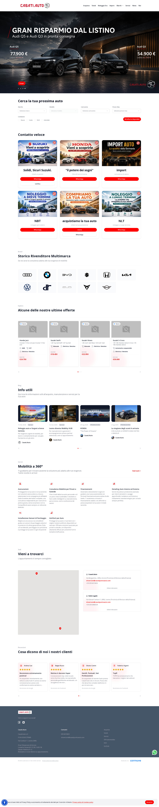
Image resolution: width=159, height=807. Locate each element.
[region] (79, 347)
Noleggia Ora (102, 6)
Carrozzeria (84, 107)
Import (112, 6)
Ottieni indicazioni (112, 588)
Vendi (94, 6)
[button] (60, 628)
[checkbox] (19, 120)
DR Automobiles (109, 740)
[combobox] (32, 111)
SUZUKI (106, 746)
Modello (52, 107)
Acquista (86, 6)
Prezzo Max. (116, 107)
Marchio (20, 107)
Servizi (128, 6)
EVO (105, 743)
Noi (140, 6)
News (134, 6)
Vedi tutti (136, 471)
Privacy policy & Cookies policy (82, 802)
